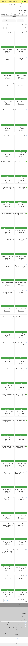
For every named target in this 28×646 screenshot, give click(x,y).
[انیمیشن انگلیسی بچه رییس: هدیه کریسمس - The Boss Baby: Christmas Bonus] (21, 271)
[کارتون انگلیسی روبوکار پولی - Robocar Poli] (21, 556)
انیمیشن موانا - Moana (7, 49)
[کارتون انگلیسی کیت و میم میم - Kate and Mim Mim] (7, 427)
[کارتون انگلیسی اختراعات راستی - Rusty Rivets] (7, 375)
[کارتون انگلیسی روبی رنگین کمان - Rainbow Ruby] (7, 90)
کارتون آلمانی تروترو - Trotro (20, 178)
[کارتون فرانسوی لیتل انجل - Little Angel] (21, 245)
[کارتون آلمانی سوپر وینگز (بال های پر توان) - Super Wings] (7, 168)
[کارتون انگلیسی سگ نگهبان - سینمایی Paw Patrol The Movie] (21, 453)
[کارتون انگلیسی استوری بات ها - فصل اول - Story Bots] (21, 220)
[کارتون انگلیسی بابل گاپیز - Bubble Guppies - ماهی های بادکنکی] (7, 220)
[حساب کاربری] (2, 4)
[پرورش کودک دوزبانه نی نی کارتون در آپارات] (13, 627)
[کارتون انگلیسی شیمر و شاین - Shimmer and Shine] (21, 504)
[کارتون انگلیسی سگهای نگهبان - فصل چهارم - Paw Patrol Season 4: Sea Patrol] (7, 556)
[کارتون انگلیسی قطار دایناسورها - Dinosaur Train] (7, 323)
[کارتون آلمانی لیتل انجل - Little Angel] (21, 323)
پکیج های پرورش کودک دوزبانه (9, 20)
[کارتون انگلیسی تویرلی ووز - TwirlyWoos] (7, 401)
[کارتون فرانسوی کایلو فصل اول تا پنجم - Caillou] (21, 349)
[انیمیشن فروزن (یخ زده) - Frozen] (21, 64)
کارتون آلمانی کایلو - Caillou (7, 256)
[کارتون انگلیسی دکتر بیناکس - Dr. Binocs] (21, 297)
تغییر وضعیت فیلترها (6, 24)
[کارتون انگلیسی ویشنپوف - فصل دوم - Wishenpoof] (7, 194)
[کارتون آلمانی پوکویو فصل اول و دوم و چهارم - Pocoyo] (21, 478)
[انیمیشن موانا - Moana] (7, 38)
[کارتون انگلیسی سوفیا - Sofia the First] (7, 271)
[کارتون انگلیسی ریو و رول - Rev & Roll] (7, 504)
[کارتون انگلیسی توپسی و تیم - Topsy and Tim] (21, 530)
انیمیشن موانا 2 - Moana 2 (21, 49)
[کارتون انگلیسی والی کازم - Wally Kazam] (7, 478)
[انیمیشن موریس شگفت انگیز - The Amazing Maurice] (21, 116)
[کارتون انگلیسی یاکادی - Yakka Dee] (21, 427)
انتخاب (25, 27)
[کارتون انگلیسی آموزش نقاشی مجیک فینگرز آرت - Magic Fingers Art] (7, 297)
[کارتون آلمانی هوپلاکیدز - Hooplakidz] (7, 142)
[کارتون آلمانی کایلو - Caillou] (7, 245)
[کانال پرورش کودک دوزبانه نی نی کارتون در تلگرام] (13, 625)
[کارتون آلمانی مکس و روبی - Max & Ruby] (21, 90)
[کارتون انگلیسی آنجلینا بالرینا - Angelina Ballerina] (7, 349)
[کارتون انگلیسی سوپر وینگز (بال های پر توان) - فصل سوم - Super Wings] (7, 530)
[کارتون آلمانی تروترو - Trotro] (21, 168)
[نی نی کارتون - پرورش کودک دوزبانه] (15, 4)
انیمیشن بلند (20, 20)
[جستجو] (5, 4)
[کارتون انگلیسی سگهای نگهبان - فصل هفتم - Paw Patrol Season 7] (21, 582)
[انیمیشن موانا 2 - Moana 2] (21, 38)
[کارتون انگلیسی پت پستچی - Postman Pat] (21, 401)
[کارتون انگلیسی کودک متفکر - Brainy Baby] (21, 194)
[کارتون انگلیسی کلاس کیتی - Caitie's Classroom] (7, 453)
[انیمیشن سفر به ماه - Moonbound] (7, 64)
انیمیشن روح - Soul (7, 126)
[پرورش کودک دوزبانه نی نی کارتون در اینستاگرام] (13, 622)
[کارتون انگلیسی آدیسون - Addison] (21, 142)
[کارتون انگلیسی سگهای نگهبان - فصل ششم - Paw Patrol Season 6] (7, 582)
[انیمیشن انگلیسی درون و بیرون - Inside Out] (21, 375)
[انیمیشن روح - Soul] (7, 116)
